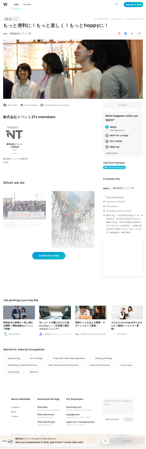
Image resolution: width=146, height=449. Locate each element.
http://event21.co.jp (115, 197)
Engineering (14, 358)
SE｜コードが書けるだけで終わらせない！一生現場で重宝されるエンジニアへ (54, 325)
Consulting (13, 372)
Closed (122, 105)
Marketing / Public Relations (22, 365)
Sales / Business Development (63, 365)
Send (128, 419)
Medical (34, 372)
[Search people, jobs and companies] (116, 4)
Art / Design (36, 358)
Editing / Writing (103, 358)
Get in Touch (112, 419)
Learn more (112, 153)
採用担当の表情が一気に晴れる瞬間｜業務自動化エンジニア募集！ (18, 325)
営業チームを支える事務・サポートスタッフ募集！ (90, 324)
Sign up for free (133, 4)
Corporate (126, 365)
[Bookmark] (139, 33)
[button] (21, 399)
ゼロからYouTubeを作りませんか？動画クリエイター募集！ (126, 325)
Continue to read (49, 255)
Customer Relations (99, 365)
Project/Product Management (69, 358)
